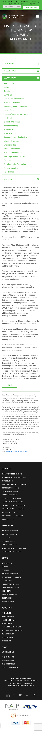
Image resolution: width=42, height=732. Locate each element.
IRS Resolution (10, 133)
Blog (4, 647)
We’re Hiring (7, 623)
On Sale (5, 567)
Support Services (9, 495)
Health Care (9, 110)
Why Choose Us (8, 616)
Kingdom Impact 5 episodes (15, 137)
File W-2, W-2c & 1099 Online (12, 502)
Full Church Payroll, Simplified (15, 484)
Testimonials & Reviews (11, 627)
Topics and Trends (9, 545)
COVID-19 (8, 95)
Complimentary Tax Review (13, 509)
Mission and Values (9, 620)
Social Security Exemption (15, 164)
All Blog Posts (9, 83)
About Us (7, 608)
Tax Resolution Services (12, 498)
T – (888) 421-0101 (8, 657)
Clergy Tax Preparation (12, 474)
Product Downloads (10, 584)
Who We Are (6, 613)
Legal (19, 683)
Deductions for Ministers (14, 99)
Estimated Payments (12, 102)
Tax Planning (9, 172)
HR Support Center (10, 512)
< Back (9, 385)
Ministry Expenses (11, 141)
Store (5, 558)
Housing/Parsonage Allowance (16, 114)
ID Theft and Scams (12, 122)
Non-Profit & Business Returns (14, 477)
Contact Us (8, 652)
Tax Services (7, 581)
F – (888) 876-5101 (8, 660)
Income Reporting (11, 126)
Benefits (7, 91)
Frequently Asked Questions (15, 106)
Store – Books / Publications (14, 548)
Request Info (7, 637)
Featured (5, 570)
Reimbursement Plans (13, 153)
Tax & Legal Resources (11, 577)
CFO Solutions (8, 481)
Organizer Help (10, 145)
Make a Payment (8, 601)
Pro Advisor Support (10, 491)
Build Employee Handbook (12, 516)
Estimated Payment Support (13, 505)
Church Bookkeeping (10, 488)
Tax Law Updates (11, 168)
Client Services (8, 664)
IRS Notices (9, 129)
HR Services (7, 598)
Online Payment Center (11, 552)
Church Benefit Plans (11, 588)
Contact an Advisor (10, 667)
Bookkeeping (7, 591)
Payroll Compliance (12, 149)
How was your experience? (13, 630)
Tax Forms (6, 538)
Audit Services (8, 519)
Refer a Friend (8, 634)
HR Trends (8, 118)
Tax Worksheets (8, 541)
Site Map (13, 683)
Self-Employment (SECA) (14, 156)
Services (7, 160)
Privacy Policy (27, 683)
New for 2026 (7, 563)
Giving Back (6, 641)
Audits (6, 87)
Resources (7, 526)
